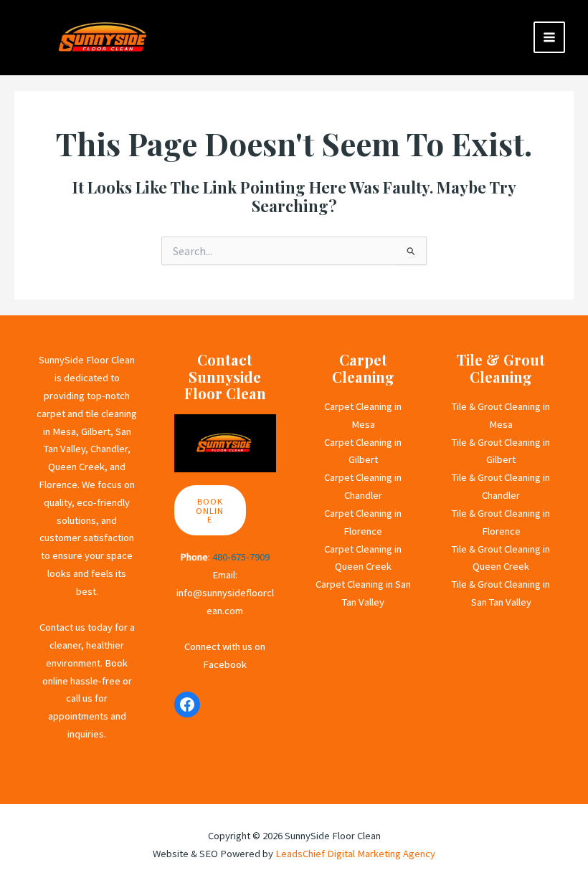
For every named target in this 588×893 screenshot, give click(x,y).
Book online (210, 510)
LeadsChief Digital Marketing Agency (355, 853)
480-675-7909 (241, 556)
